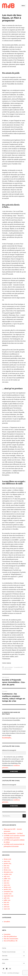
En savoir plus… (7, 737)
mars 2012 (7, 885)
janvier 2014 (7, 863)
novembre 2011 (8, 891)
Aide (3, 963)
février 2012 (7, 887)
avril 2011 (6, 906)
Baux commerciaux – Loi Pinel (13, 833)
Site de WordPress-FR (10, 941)
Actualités (7, 921)
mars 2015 (7, 861)
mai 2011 (6, 904)
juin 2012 (6, 881)
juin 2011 (6, 902)
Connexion (7, 934)
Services (4, 955)
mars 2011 (7, 909)
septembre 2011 (8, 896)
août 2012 (7, 876)
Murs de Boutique (14, 973)
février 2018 (7, 859)
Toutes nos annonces (8, 952)
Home (4, 948)
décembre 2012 (8, 872)
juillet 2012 (7, 878)
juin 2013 (6, 865)
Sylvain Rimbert (9, 667)
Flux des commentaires (11, 938)
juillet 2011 (7, 900)
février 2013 (7, 870)
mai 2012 (6, 883)
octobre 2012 (8, 874)
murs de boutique (6, 669)
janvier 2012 (7, 889)
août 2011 (6, 898)
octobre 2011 (7, 893)
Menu (23, 5)
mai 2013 (6, 868)
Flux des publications (10, 936)
